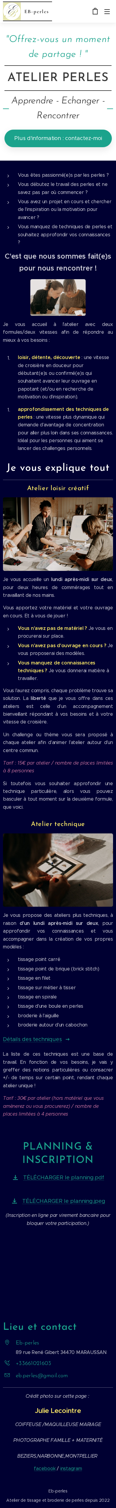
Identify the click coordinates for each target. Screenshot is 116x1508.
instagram (71, 1468)
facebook (44, 1468)
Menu (107, 11)
